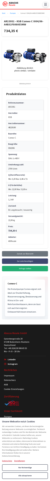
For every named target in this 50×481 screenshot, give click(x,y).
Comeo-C (12, 283)
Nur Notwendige (25, 467)
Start (3, 13)
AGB (6, 384)
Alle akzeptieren (25, 475)
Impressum (9, 375)
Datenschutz (10, 380)
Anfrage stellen (25, 268)
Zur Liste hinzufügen (25, 261)
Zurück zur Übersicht (25, 254)
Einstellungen (19, 461)
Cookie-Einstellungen (14, 389)
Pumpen (13, 13)
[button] (25, 60)
